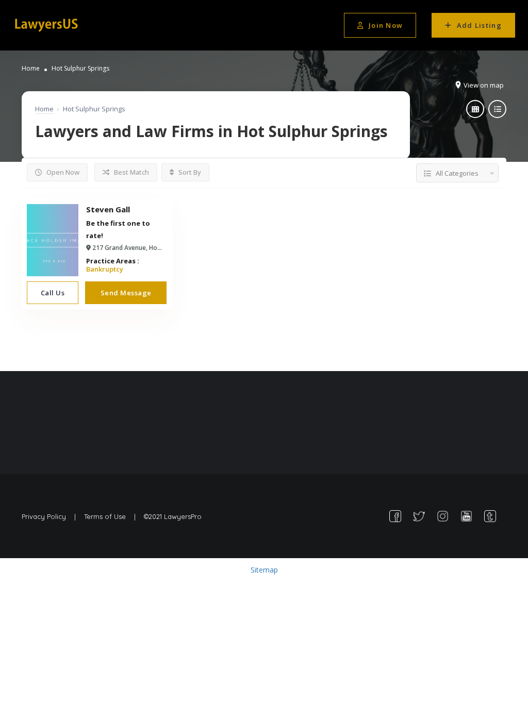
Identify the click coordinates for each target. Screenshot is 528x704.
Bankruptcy (104, 269)
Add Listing (479, 25)
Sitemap (264, 570)
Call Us (53, 292)
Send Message (126, 292)
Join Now (386, 25)
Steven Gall (108, 209)
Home (31, 68)
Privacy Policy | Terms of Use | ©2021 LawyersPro (112, 516)
